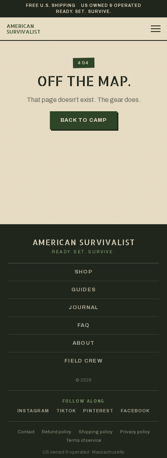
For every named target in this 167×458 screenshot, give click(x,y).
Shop (83, 272)
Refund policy (56, 432)
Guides (83, 290)
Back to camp (83, 120)
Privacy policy (135, 432)
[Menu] (152, 28)
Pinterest (98, 411)
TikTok (66, 411)
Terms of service (83, 440)
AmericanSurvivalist (23, 29)
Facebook (135, 411)
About (84, 343)
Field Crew (83, 361)
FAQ (83, 325)
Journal (83, 307)
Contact (25, 432)
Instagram (33, 411)
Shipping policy (96, 432)
